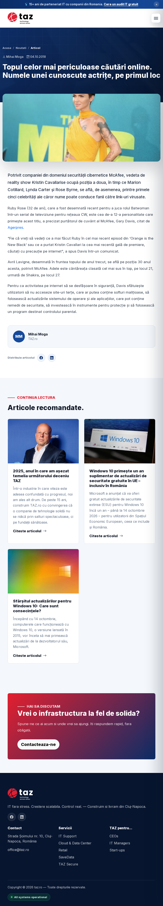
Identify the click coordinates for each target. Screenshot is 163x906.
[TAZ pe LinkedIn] (22, 817)
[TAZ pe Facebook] (12, 817)
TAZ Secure (68, 864)
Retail (63, 850)
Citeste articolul (27, 531)
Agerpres (15, 227)
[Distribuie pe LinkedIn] (52, 358)
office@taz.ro (18, 850)
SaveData (66, 857)
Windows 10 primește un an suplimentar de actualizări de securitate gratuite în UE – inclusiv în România (118, 478)
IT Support (67, 836)
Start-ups (117, 850)
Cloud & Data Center (75, 843)
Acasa (7, 48)
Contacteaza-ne (38, 744)
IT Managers (120, 843)
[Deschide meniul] (155, 18)
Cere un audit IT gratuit (121, 4)
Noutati (21, 48)
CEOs (114, 836)
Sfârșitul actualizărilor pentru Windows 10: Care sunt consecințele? (42, 606)
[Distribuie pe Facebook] (41, 358)
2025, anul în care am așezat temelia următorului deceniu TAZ (41, 476)
